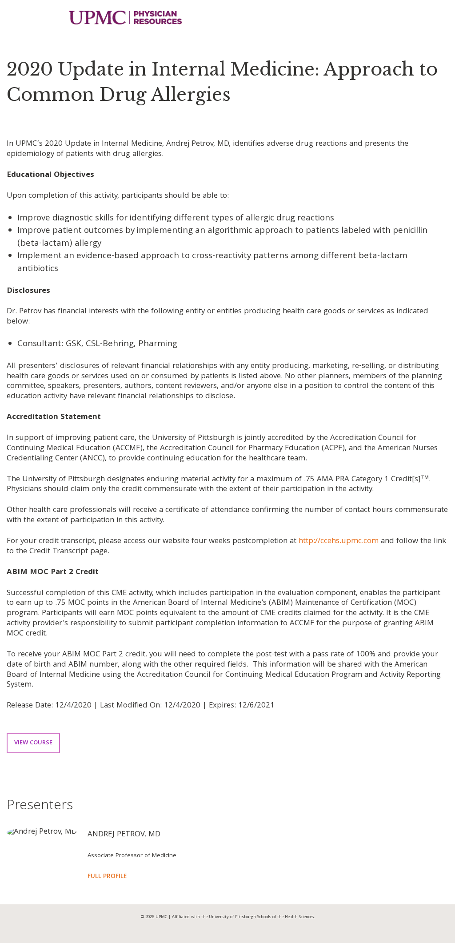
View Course (33, 743)
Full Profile (107, 877)
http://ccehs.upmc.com (339, 541)
